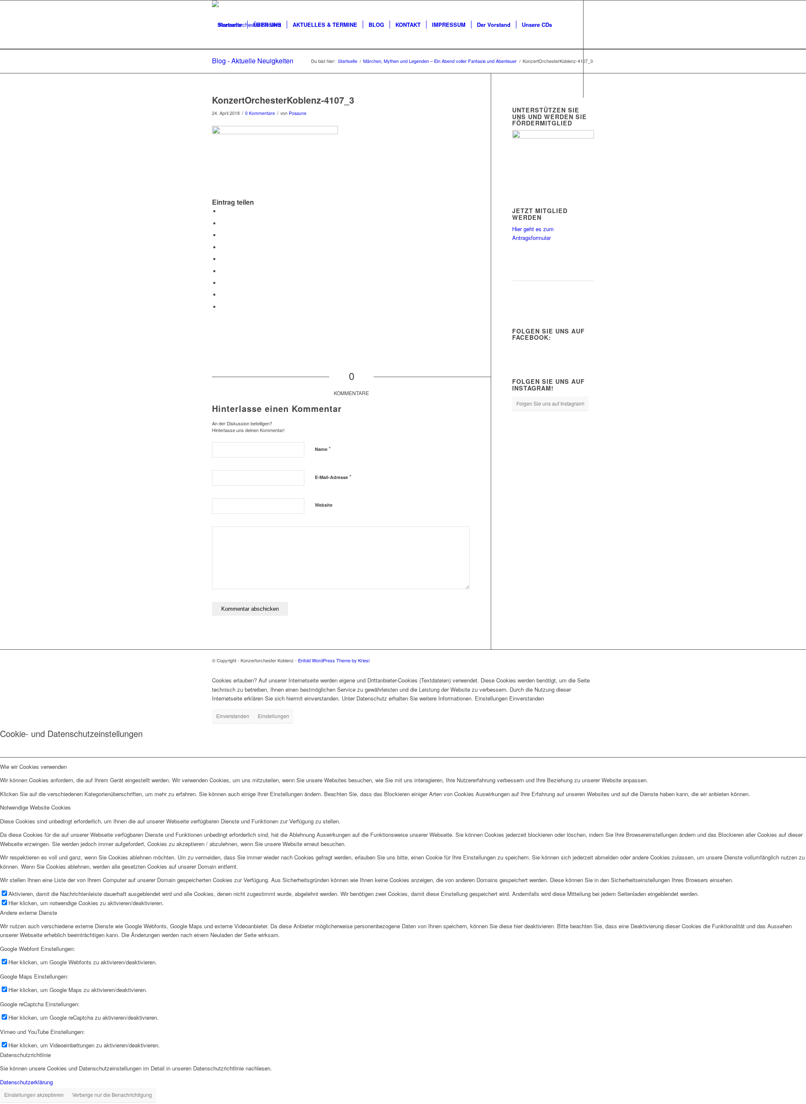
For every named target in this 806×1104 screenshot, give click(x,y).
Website (323, 505)
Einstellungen (273, 715)
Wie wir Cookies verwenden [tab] (33, 767)
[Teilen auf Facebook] (222, 211)
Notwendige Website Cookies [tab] (35, 807)
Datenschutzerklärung (26, 1082)
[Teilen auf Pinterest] (222, 247)
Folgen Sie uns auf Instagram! (550, 403)
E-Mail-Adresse (333, 477)
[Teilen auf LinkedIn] (222, 259)
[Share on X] (222, 235)
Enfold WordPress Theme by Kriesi (333, 660)
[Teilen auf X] (222, 223)
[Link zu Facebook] (214, 121)
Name (323, 449)
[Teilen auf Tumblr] (222, 271)
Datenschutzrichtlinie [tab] (25, 1055)
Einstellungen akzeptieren (34, 1094)
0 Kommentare (260, 113)
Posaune (297, 113)
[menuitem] (229, 24)
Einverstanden (232, 715)
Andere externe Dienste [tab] (28, 913)
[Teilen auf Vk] (222, 283)
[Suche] (220, 73)
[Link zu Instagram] (227, 121)
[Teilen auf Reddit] (222, 295)
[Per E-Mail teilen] (222, 307)
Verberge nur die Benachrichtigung (112, 1094)
